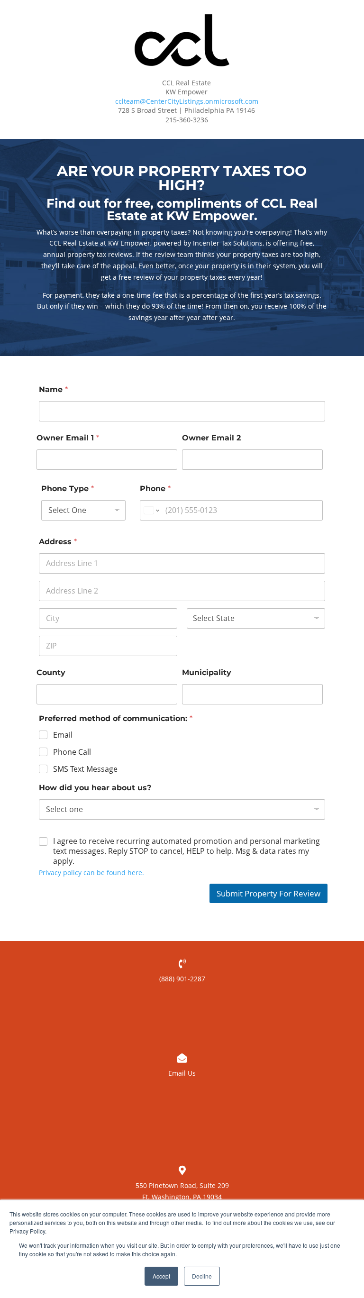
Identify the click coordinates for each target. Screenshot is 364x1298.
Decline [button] (202, 1276)
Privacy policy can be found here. (91, 872)
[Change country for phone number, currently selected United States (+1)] (151, 510)
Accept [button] (161, 1276)
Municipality (206, 672)
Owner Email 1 (67, 437)
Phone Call (72, 752)
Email (63, 735)
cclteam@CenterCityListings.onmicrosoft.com (186, 101)
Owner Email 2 (211, 437)
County (50, 672)
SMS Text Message (85, 769)
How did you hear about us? (95, 787)
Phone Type (67, 488)
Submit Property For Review (268, 893)
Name (53, 389)
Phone (155, 488)
